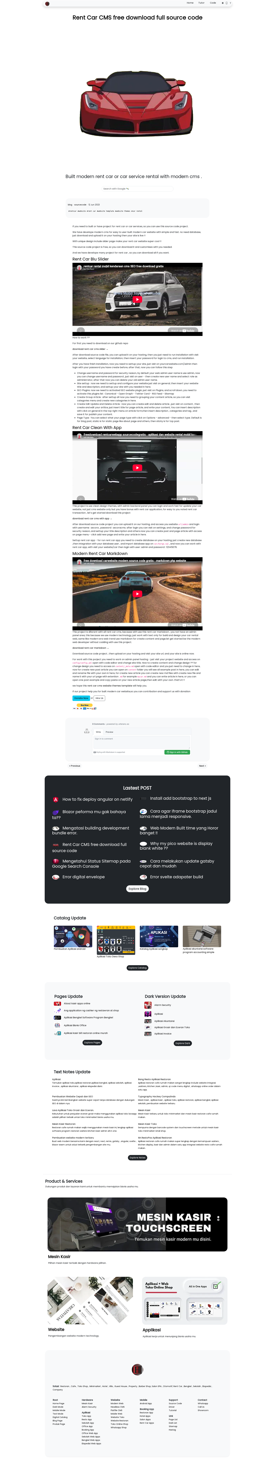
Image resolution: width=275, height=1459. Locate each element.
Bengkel (187, 1386)
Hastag (172, 1429)
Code (213, 2)
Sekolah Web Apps (91, 1436)
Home (190, 2)
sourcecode (80, 204)
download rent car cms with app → (92, 518)
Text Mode (58, 1413)
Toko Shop (82, 1386)
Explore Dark (183, 1043)
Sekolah (197, 1386)
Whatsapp (203, 1403)
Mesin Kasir (59, 1256)
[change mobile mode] (226, 3)
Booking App (88, 1429)
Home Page (58, 1403)
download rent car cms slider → (90, 349)
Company (58, 1389)
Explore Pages (92, 1042)
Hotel (104, 1386)
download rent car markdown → (90, 648)
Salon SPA (156, 1386)
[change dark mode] (222, 3)
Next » (202, 766)
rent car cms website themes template (109, 685)
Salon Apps (145, 1419)
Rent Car (177, 1386)
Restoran (64, 1386)
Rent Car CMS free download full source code (138, 17)
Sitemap (173, 1426)
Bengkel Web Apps (91, 1440)
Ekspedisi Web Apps (91, 1443)
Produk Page (59, 1424)
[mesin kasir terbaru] (137, 1224)
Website (56, 1329)
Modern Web (117, 1403)
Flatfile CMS (116, 1410)
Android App (146, 1403)
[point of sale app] (184, 1300)
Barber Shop (145, 1386)
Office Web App (90, 1433)
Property (133, 1386)
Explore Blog (137, 889)
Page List (173, 1419)
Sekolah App (88, 1422)
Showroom (203, 1410)
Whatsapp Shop (119, 1427)
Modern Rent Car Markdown (100, 553)
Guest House (120, 1386)
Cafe (73, 1386)
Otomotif (167, 1386)
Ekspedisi (206, 1386)
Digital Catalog (60, 1417)
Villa (111, 1386)
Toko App (86, 1416)
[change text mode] (229, 3)
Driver (172, 1406)
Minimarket (95, 1386)
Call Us (201, 1406)
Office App (87, 1426)
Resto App (87, 1419)
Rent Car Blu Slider (90, 259)
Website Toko (117, 1417)
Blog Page (57, 1420)
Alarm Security (89, 1406)
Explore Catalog (137, 967)
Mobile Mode (59, 1410)
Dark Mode (58, 1406)
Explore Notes (137, 1157)
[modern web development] (90, 1300)
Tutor (201, 2)
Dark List (173, 1422)
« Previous (74, 766)
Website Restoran (119, 1420)
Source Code (175, 1403)
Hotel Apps (145, 1416)
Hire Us (99, 698)
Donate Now (81, 698)
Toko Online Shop (119, 1424)
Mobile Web (116, 1413)
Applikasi (152, 1330)
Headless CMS (118, 1406)
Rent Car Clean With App (97, 427)
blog (70, 204)
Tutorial (172, 1410)
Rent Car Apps (147, 1422)
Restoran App (146, 1412)
